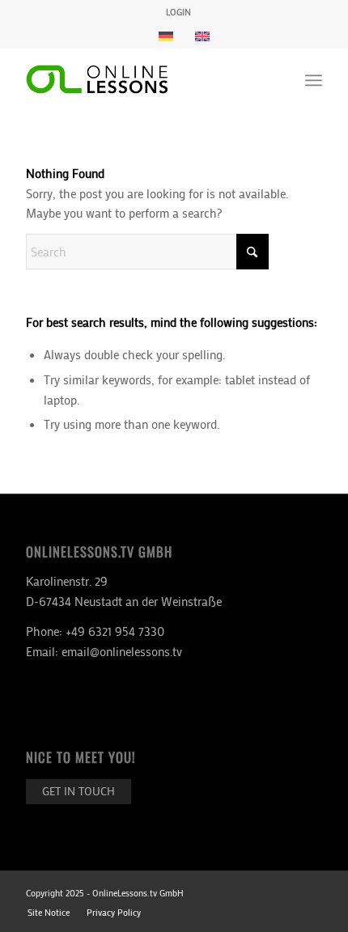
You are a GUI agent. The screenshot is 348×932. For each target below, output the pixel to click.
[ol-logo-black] (144, 80)
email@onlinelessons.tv (122, 651)
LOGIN (178, 12)
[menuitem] (178, 12)
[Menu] (313, 80)
